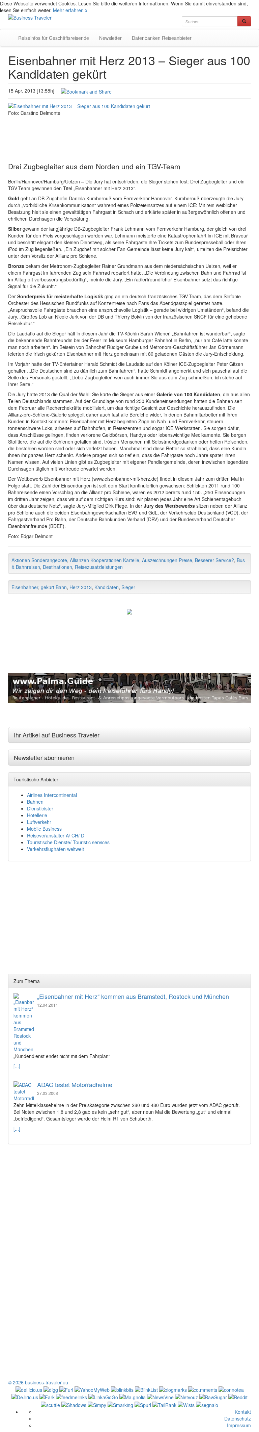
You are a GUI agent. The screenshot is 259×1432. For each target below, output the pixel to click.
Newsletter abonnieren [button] (44, 757)
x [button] (86, 10)
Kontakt (243, 1411)
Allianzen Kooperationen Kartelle (104, 560)
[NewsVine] (160, 1396)
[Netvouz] (186, 1396)
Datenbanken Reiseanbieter (162, 37)
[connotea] (231, 1389)
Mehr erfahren (68, 10)
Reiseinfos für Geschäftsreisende (53, 37)
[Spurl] (143, 1404)
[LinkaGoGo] (103, 1396)
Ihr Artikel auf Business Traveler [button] (56, 734)
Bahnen (35, 801)
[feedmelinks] (71, 1396)
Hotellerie (37, 815)
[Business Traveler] (30, 17)
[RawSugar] (213, 1396)
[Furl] (66, 1389)
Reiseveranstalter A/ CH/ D (55, 835)
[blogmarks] (173, 1389)
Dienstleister (40, 808)
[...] (16, 1066)
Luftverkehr (39, 822)
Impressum (239, 1425)
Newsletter (110, 37)
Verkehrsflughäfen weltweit (55, 849)
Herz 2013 (80, 587)
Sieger (128, 587)
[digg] (51, 1389)
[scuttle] (50, 1404)
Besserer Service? (214, 560)
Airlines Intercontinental (52, 795)
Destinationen (57, 566)
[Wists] (186, 1404)
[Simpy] (97, 1404)
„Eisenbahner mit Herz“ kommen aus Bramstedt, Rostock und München (133, 996)
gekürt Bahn (54, 587)
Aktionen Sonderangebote (39, 560)
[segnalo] (207, 1404)
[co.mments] (202, 1389)
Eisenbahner (24, 587)
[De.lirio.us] (24, 1396)
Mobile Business (44, 828)
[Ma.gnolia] (132, 1396)
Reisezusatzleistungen (99, 566)
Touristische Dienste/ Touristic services (68, 842)
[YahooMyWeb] (92, 1389)
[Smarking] (120, 1404)
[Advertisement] (129, 135)
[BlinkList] (146, 1389)
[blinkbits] (122, 1389)
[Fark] (47, 1396)
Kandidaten (106, 587)
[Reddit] (238, 1396)
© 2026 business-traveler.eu (38, 1382)
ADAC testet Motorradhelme (74, 1084)
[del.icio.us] (29, 1389)
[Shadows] (73, 1404)
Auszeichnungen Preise (167, 560)
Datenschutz (237, 1418)
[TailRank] (164, 1404)
